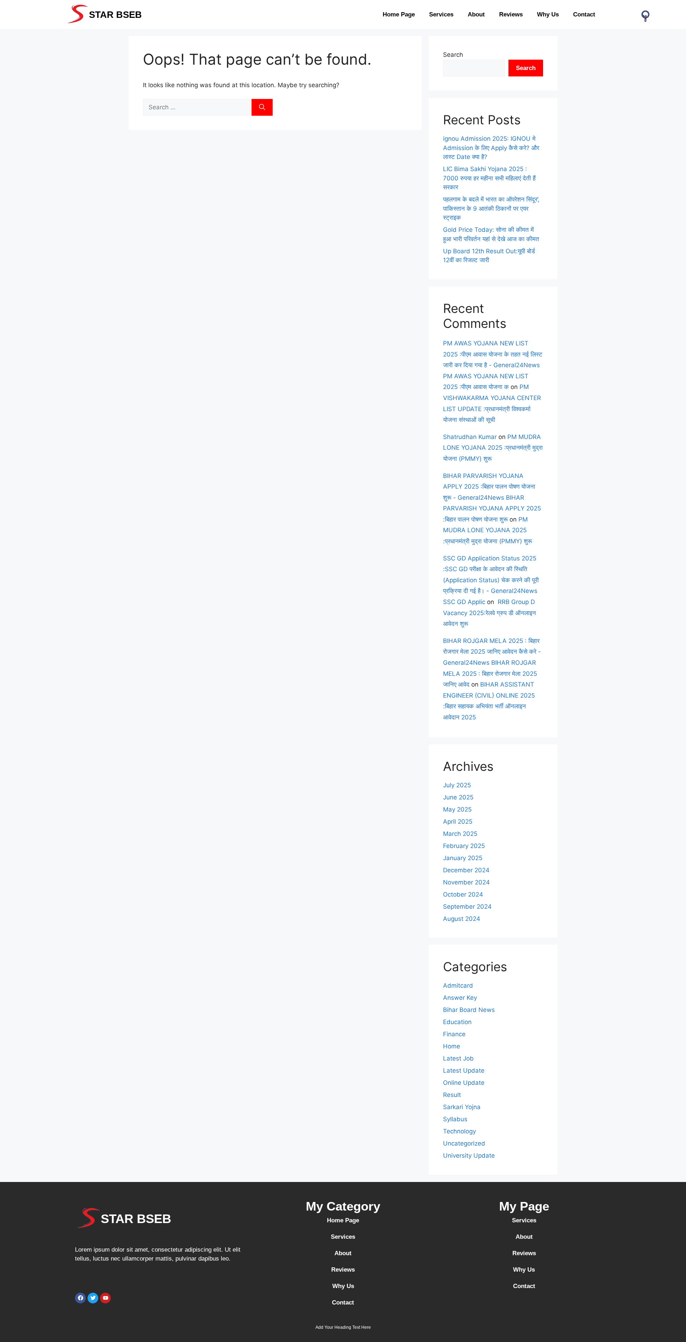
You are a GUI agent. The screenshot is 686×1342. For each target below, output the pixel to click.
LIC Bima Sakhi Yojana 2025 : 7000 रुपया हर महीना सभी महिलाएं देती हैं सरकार (489, 178)
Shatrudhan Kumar (470, 436)
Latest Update (463, 1070)
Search (453, 54)
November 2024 (466, 882)
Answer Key (460, 997)
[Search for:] (197, 107)
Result (452, 1094)
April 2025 (457, 821)
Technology (459, 1131)
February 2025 (464, 845)
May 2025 (457, 809)
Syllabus (455, 1119)
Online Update (463, 1082)
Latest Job (458, 1058)
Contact (584, 14)
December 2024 (466, 870)
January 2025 (462, 858)
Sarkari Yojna (462, 1107)
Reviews (511, 14)
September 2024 (467, 906)
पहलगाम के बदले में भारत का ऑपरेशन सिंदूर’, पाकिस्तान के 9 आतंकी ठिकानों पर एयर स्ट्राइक (491, 208)
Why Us (548, 14)
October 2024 (463, 894)
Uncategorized (464, 1143)
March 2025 (460, 833)
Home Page (399, 14)
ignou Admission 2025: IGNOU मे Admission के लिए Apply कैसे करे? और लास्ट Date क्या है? (491, 147)
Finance (454, 1034)
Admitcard (458, 985)
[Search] (262, 107)
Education (457, 1022)
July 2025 (457, 785)
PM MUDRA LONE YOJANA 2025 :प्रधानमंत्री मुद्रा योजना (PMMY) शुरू (493, 447)
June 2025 (458, 797)
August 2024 (461, 918)
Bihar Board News (469, 1009)
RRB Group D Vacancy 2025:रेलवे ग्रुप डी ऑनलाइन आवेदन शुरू (489, 612)
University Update (469, 1155)
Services (441, 14)
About (476, 14)
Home (451, 1046)
